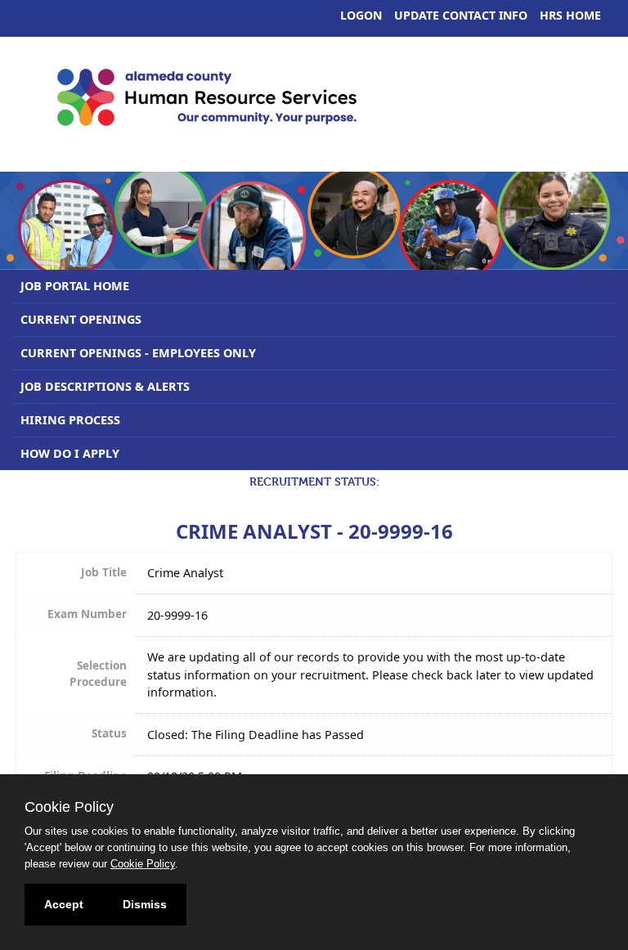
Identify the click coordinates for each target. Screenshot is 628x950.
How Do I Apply (69, 453)
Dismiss (145, 904)
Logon (361, 15)
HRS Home (570, 15)
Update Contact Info (460, 15)
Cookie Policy (142, 864)
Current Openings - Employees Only (138, 353)
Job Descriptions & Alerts (105, 386)
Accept (63, 904)
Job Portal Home (74, 286)
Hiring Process (70, 420)
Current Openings (80, 319)
